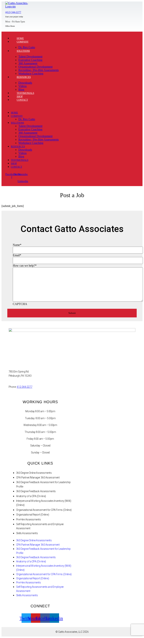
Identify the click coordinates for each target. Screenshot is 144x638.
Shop (14, 163)
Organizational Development (35, 66)
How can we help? (25, 265)
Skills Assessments (27, 533)
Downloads (25, 82)
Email (17, 255)
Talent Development (30, 56)
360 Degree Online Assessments (34, 472)
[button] (60, 106)
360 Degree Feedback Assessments (36, 491)
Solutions (23, 50)
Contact (22, 99)
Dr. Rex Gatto (26, 119)
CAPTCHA (20, 304)
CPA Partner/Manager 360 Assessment (38, 477)
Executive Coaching (30, 60)
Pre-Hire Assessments (28, 519)
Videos (22, 86)
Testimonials (19, 160)
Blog (21, 156)
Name (17, 244)
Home (14, 112)
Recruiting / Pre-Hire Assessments (38, 70)
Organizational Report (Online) (32, 514)
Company (22, 41)
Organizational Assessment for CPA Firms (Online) (44, 509)
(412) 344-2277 (13, 12)
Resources (24, 77)
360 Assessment (27, 63)
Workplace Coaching (30, 142)
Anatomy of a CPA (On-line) (31, 496)
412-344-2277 (24, 386)
